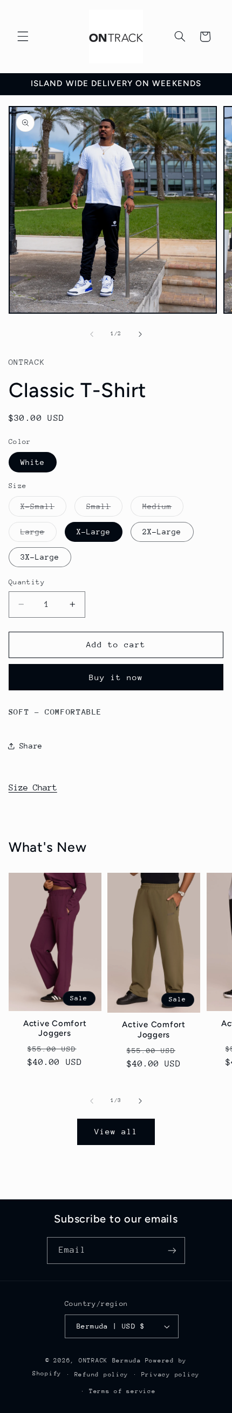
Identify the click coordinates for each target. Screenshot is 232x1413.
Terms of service (122, 1391)
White (33, 462)
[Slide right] (140, 334)
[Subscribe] (172, 1250)
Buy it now (116, 677)
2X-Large (161, 531)
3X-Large (40, 557)
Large (39, 534)
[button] (22, 36)
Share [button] (31, 745)
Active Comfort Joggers (55, 1028)
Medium (162, 509)
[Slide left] (92, 334)
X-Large (94, 531)
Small (104, 509)
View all (116, 1131)
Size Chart (33, 788)
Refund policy (101, 1374)
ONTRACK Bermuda (110, 1360)
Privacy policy (170, 1374)
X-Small (43, 509)
